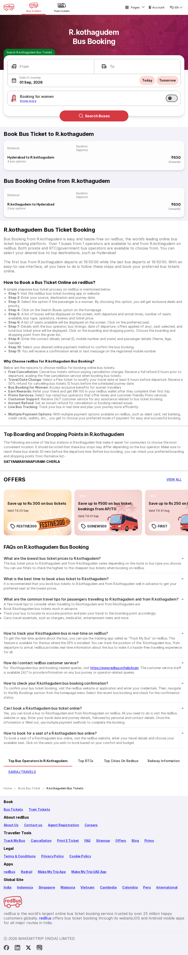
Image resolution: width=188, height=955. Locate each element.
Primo (149, 840)
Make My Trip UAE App (88, 872)
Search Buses (97, 116)
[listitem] (12, 496)
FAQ (87, 840)
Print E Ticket (68, 840)
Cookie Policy (80, 856)
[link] (38, 512)
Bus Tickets (13, 809)
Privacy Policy (52, 856)
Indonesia (25, 887)
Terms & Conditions (20, 856)
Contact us (33, 825)
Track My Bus (14, 840)
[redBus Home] (9, 7)
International (167, 887)
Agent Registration (63, 825)
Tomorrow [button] (167, 80)
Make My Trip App (52, 872)
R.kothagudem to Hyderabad (30, 204)
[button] (51, 66)
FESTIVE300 (27, 526)
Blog (135, 840)
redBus (9, 872)
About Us (11, 825)
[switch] (172, 98)
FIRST (162, 526)
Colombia (130, 887)
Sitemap (103, 840)
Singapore (47, 887)
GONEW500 (97, 526)
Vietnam (87, 887)
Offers (120, 840)
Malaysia (68, 887)
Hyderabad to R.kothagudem (30, 157)
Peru (147, 887)
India (7, 887)
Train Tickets (39, 809)
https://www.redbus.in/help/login (114, 668)
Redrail (26, 872)
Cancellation (41, 840)
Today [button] (147, 80)
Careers (91, 825)
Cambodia (108, 887)
